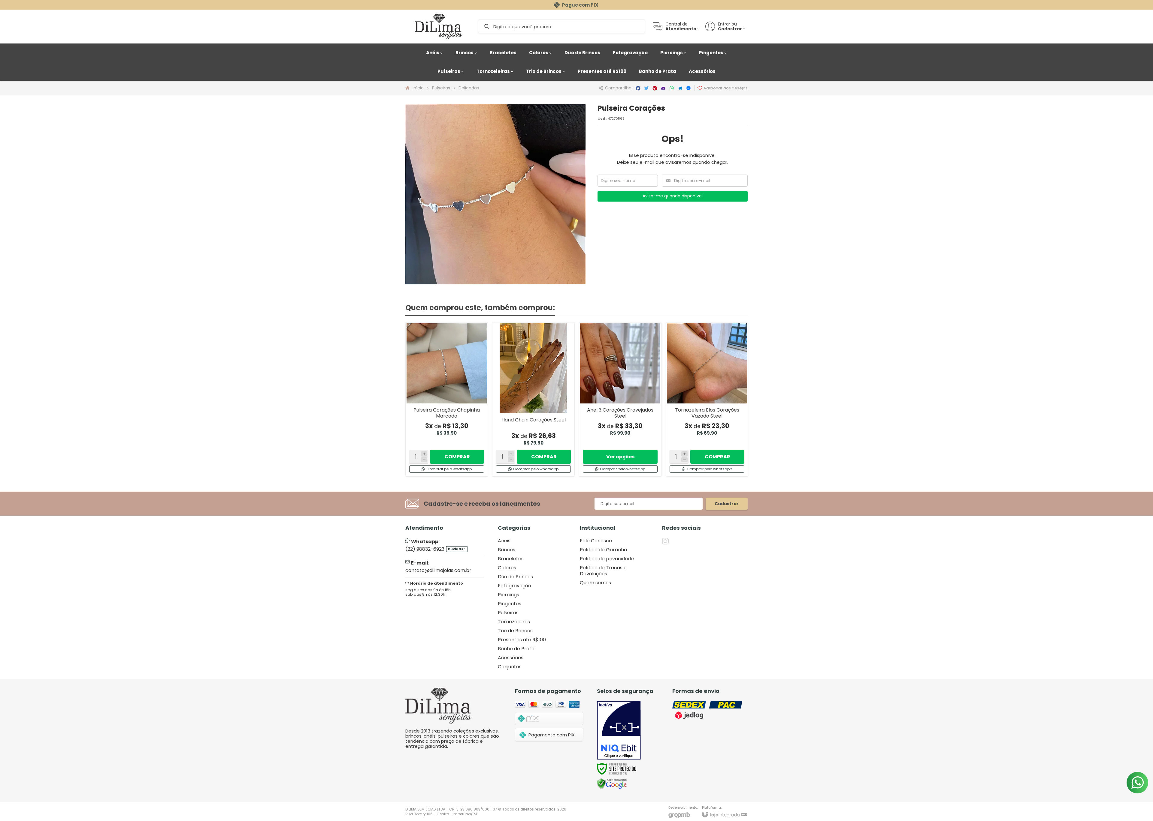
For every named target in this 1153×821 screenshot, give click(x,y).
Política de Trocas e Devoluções (603, 570)
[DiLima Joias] (438, 26)
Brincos (506, 549)
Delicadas (468, 88)
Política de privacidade (607, 558)
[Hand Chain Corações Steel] (533, 399)
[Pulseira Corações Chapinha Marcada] (447, 399)
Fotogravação (514, 585)
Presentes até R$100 (522, 639)
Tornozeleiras (514, 621)
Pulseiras (441, 88)
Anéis (504, 540)
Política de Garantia (603, 549)
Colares (507, 567)
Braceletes (511, 558)
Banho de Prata (516, 648)
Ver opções (620, 456)
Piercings (508, 594)
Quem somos (595, 582)
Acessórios (510, 657)
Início (418, 88)
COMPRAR (457, 456)
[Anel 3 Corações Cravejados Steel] (620, 399)
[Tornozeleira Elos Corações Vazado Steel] (707, 399)
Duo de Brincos (515, 576)
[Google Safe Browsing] (612, 783)
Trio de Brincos (515, 630)
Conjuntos (510, 666)
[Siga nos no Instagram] (665, 541)
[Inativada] (619, 730)
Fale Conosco (596, 540)
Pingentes (509, 603)
